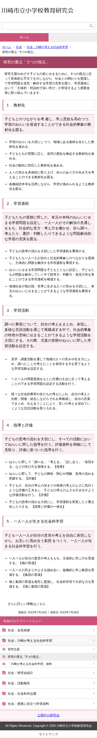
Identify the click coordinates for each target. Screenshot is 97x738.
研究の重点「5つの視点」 (25, 656)
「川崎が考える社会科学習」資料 (30, 664)
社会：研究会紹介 (20, 673)
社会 (19, 47)
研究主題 (14, 649)
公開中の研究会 (48, 715)
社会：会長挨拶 (19, 630)
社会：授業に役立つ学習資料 (28, 704)
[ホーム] (48, 11)
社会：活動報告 (19, 683)
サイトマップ (48, 734)
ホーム (24, 37)
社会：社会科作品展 (22, 693)
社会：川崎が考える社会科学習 (47, 47)
